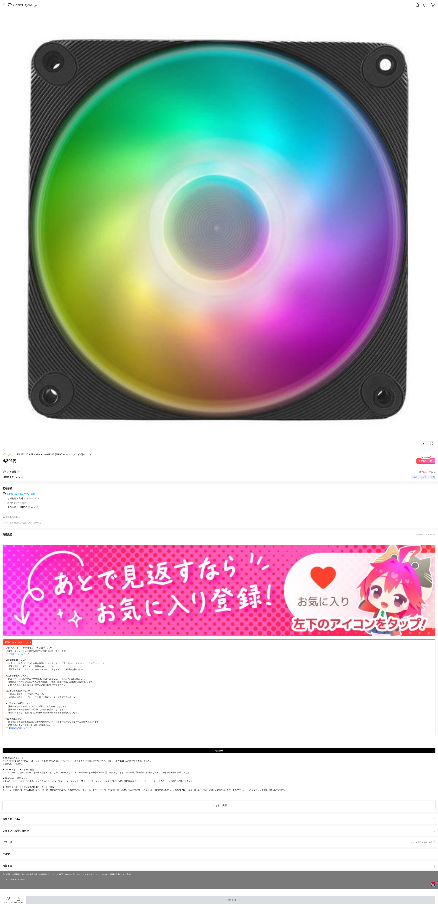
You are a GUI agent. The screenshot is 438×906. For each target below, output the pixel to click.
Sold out (231, 901)
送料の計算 (31, 498)
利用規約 (16, 874)
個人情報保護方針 (29, 874)
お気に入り (7, 902)
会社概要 (6, 874)
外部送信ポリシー (46, 874)
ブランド (218, 842)
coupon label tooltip (22, 477)
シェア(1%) (18, 902)
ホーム (105, 874)
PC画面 (60, 874)
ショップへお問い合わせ (220, 830)
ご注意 (6, 854)
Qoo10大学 (70, 874)
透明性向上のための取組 (120, 874)
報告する (7, 865)
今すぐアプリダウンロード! (88, 874)
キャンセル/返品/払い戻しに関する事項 (21, 522)
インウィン (9, 454)
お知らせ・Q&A (11, 819)
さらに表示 (221, 805)
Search (425, 5)
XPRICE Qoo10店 (25, 5)
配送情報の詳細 (10, 517)
